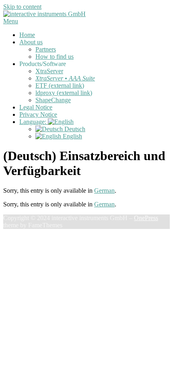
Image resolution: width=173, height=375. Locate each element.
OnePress (146, 217)
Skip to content (22, 6)
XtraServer (49, 71)
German (104, 190)
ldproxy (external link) (63, 92)
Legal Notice (35, 107)
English (71, 136)
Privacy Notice (38, 114)
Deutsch (74, 129)
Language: (33, 121)
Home (27, 34)
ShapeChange (53, 100)
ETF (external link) (59, 85)
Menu (10, 21)
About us (31, 42)
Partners (45, 49)
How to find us (54, 56)
